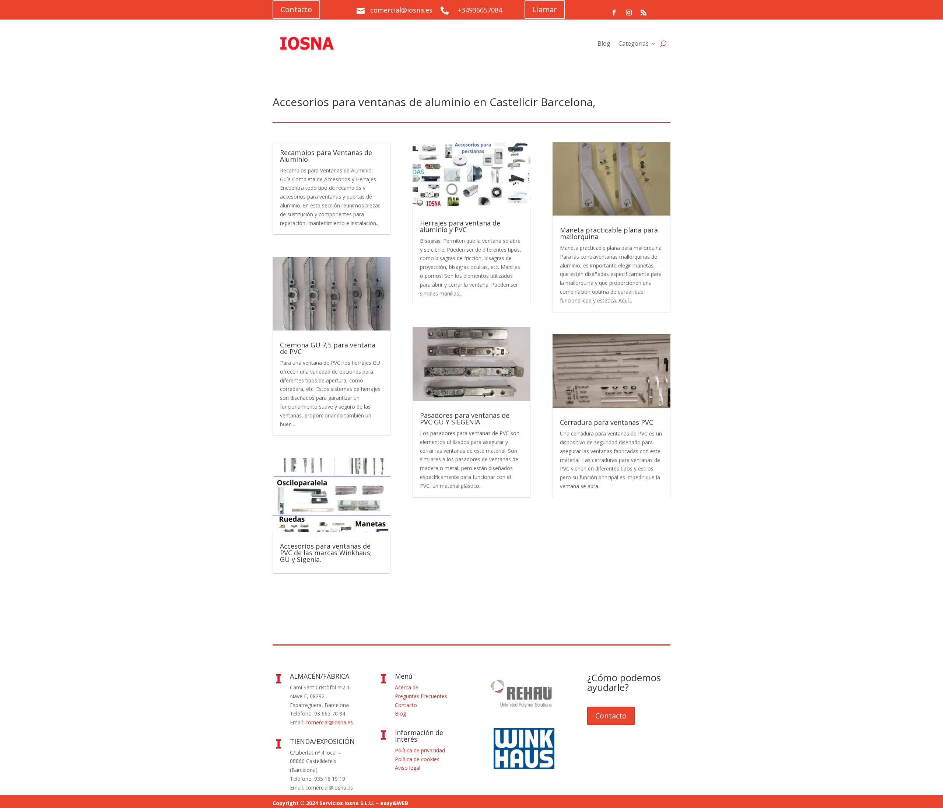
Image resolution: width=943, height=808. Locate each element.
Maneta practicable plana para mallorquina (609, 233)
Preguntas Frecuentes (421, 696)
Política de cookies (417, 759)
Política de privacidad (420, 750)
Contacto (296, 9)
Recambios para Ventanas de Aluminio (326, 156)
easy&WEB (394, 803)
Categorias (633, 43)
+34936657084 (480, 10)
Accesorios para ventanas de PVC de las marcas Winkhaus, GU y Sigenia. (326, 553)
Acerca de (406, 687)
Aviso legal (407, 767)
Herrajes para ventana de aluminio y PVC (460, 226)
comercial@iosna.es (329, 722)
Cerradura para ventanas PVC (606, 422)
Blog (603, 43)
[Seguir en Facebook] (614, 12)
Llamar (545, 9)
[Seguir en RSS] (643, 12)
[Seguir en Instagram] (629, 12)
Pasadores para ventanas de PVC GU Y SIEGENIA (464, 418)
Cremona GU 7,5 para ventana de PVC (327, 348)
